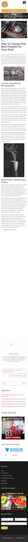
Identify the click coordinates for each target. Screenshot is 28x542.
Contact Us (14, 10)
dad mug (22, 98)
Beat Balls (14, 538)
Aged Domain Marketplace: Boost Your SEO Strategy (14, 404)
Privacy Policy (4, 483)
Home (1, 16)
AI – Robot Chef (4, 473)
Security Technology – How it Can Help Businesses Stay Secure (12, 370)
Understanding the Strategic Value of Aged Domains (14, 399)
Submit (4, 528)
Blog (3, 40)
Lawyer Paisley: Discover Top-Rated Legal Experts (13, 401)
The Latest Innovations (6, 475)
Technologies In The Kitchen (7, 478)
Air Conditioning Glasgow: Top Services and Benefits (14, 406)
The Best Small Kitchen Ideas (17, 375)
